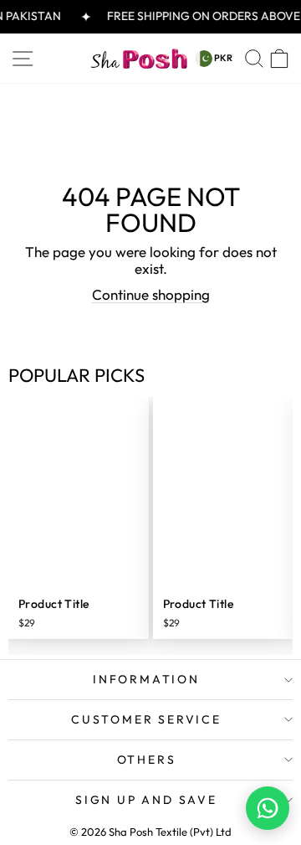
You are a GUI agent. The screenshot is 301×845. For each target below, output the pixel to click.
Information (146, 679)
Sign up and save (146, 799)
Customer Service (146, 719)
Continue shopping (151, 294)
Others (146, 759)
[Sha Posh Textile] (139, 59)
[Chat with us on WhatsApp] (267, 808)
